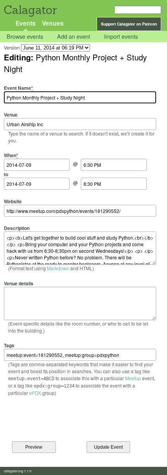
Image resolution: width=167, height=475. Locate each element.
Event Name (18, 87)
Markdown (58, 268)
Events (26, 23)
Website (13, 201)
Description (17, 228)
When (11, 155)
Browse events (25, 37)
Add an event (73, 37)
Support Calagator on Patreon (129, 24)
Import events (121, 37)
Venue (10, 114)
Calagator (30, 10)
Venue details (18, 283)
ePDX (35, 392)
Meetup (133, 378)
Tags (9, 345)
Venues (53, 23)
